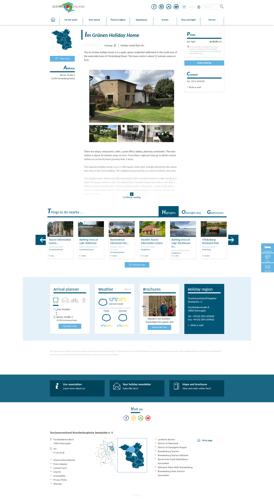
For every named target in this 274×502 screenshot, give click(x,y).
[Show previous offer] (41, 240)
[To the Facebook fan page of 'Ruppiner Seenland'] (153, 7)
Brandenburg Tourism (168, 451)
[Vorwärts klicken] (176, 306)
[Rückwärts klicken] (142, 306)
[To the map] (121, 455)
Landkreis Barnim (166, 439)
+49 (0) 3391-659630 (203, 316)
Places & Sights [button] (118, 20)
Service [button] (211, 20)
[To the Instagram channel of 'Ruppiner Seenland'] (161, 7)
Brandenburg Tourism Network (173, 455)
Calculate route (70, 326)
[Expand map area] (248, 219)
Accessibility (59, 476)
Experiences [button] (141, 20)
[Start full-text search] (221, 6)
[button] (267, 267)
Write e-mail (196, 325)
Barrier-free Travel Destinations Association (173, 461)
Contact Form (60, 468)
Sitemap (57, 484)
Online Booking (204, 63)
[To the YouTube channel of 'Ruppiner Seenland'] (176, 7)
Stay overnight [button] (188, 20)
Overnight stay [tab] (191, 212)
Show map (64, 59)
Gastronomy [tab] (215, 212)
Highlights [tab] (169, 212)
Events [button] (165, 20)
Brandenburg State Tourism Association (171, 473)
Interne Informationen (64, 460)
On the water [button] (71, 20)
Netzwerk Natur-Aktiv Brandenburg (175, 467)
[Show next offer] (233, 240)
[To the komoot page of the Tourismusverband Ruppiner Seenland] (168, 7)
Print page (207, 440)
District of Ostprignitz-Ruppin (172, 447)
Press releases (60, 464)
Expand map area (237, 219)
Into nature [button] (94, 20)
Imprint (57, 472)
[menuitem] (192, 7)
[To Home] (54, 21)
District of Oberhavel (168, 443)
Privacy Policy (60, 480)
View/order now (159, 327)
